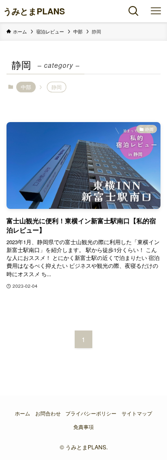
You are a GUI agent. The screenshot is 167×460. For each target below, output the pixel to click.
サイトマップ (137, 413)
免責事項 (83, 426)
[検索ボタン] (133, 11)
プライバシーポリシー (90, 413)
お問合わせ (48, 413)
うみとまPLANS (34, 11)
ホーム (22, 413)
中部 (26, 87)
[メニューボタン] (156, 11)
